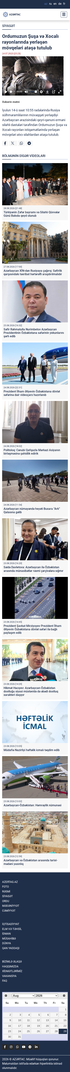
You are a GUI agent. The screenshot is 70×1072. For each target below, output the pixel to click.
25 (28, 1031)
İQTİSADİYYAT (10, 924)
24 (19, 1031)
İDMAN (6, 933)
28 (56, 1031)
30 (9, 1036)
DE (59, 3)
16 (9, 1025)
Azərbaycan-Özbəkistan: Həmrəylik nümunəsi (32, 805)
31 (19, 1036)
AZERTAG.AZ (10, 882)
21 (56, 1025)
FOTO (5, 886)
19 (38, 1025)
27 (47, 1031)
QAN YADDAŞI (10, 948)
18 (28, 1025)
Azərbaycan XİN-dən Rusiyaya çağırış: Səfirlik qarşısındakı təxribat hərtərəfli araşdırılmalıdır (33, 272)
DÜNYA (6, 943)
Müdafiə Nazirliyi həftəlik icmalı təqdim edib (32, 750)
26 (38, 1031)
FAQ (4, 980)
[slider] (12, 91)
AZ (45, 3)
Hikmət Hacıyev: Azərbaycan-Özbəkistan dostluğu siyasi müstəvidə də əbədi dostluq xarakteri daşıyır (31, 691)
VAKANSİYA (9, 976)
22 (65, 1025)
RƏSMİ (6, 891)
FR (64, 3)
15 (65, 1020)
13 (47, 1020)
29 (65, 1031)
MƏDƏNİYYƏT (10, 905)
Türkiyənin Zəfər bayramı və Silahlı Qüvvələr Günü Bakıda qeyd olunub (32, 214)
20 (47, 1025)
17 (19, 1025)
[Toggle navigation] (62, 14)
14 (56, 1020)
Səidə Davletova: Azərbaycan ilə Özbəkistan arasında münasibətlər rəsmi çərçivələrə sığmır (33, 569)
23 (9, 1031)
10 (19, 1020)
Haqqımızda (10, 966)
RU (50, 3)
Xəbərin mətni (11, 101)
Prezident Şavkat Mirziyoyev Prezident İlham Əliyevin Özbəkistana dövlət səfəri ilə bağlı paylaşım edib (32, 629)
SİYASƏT (8, 26)
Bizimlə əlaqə (12, 961)
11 (28, 1020)
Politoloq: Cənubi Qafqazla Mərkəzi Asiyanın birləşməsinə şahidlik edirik (32, 451)
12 (38, 1020)
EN (55, 3)
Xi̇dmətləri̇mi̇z (12, 971)
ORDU (5, 901)
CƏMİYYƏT (8, 910)
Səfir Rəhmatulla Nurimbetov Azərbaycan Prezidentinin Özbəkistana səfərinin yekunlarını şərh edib (34, 333)
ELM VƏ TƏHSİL (12, 929)
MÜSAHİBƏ (9, 938)
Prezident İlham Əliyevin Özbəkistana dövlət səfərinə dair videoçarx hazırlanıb (32, 393)
